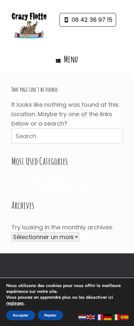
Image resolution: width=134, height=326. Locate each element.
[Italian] (116, 317)
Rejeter (50, 315)
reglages (15, 303)
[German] (108, 317)
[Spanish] (125, 317)
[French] (99, 317)
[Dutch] (82, 317)
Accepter (21, 315)
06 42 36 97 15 (92, 20)
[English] (91, 317)
